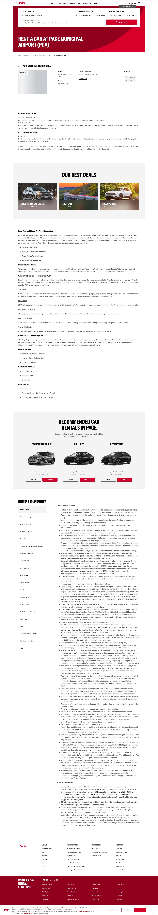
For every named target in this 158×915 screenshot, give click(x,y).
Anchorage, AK (46, 888)
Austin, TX (45, 895)
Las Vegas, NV (121, 888)
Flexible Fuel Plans (29, 247)
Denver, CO (95, 892)
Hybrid (44, 863)
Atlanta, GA (45, 892)
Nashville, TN (120, 899)
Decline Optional (127, 910)
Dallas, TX (95, 888)
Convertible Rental (25, 327)
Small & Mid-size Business (99, 852)
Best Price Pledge (121, 852)
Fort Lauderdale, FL (97, 895)
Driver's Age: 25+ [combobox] (25, 23)
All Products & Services (73, 848)
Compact (44, 859)
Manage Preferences (113, 910)
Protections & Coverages (74, 852)
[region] (79, 910)
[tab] (46, 880)
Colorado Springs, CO (73, 899)
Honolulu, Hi (95, 899)
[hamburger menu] (139, 3)
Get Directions (128, 72)
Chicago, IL (70, 895)
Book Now (50, 479)
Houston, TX (120, 884)
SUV (43, 852)
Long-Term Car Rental (26, 309)
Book (52, 3)
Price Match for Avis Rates (32, 256)
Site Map (118, 856)
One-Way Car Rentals (73, 863)
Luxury (44, 870)
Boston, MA (45, 899)
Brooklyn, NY (71, 884)
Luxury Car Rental (25, 318)
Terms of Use (27, 913)
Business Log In (96, 856)
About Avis (119, 848)
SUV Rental (22, 301)
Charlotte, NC (71, 892)
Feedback (119, 863)
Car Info (33, 479)
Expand (22, 73)
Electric (44, 866)
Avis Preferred (87, 3)
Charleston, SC (71, 888)
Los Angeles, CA (121, 892)
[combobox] (50, 15)
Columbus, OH (96, 884)
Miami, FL (119, 895)
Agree (140, 910)
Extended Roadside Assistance (76, 866)
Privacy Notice (83, 911)
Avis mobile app (104, 240)
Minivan (44, 856)
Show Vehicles (122, 22)
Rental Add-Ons (71, 856)
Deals (95, 3)
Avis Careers (120, 866)
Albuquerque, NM (47, 884)
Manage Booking (62, 3)
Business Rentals (75, 3)
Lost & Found (120, 859)
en (124, 3)
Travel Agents (96, 848)
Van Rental (22, 289)
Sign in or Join (132, 3)
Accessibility (120, 870)
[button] (32, 82)
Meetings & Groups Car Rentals (76, 870)
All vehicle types (47, 848)
